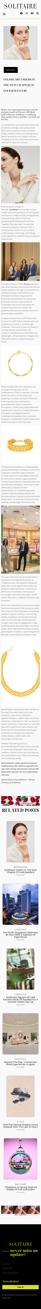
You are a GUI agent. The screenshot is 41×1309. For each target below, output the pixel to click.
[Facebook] (21, 13)
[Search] (37, 13)
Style (20, 1121)
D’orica (27, 284)
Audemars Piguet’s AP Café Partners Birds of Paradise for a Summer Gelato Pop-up (20, 999)
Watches (20, 1184)
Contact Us (7, 1268)
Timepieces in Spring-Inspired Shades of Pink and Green (20, 1188)
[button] (4, 14)
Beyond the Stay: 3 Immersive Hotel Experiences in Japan (20, 1063)
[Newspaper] (32, 13)
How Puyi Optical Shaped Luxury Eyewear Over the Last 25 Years (20, 1125)
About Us (6, 1264)
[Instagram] (26, 13)
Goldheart (13, 209)
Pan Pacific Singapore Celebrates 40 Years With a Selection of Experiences (20, 935)
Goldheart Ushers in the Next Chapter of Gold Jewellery (20, 871)
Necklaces (10, 70)
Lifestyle (20, 929)
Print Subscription (10, 1273)
